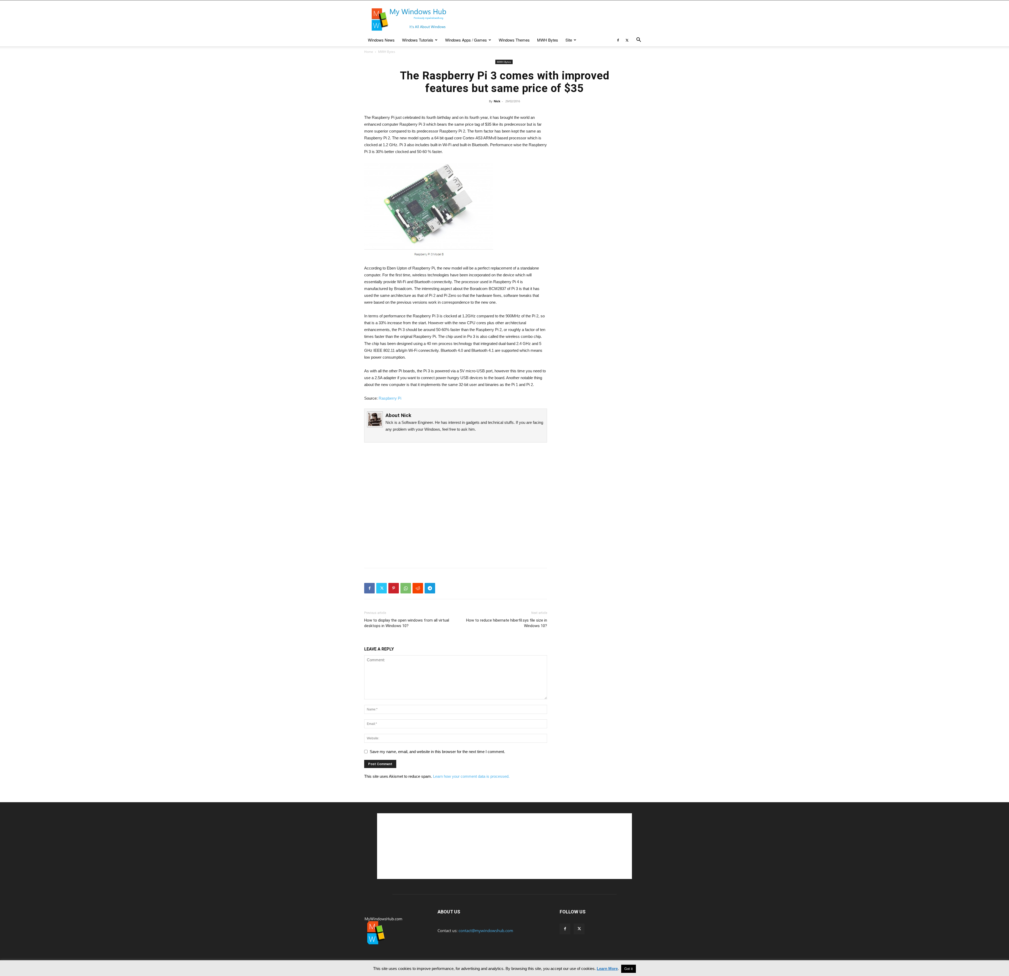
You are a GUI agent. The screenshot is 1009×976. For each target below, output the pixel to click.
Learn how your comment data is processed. (471, 776)
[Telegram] (430, 588)
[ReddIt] (418, 588)
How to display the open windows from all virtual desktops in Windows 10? (406, 623)
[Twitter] (627, 40)
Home (368, 51)
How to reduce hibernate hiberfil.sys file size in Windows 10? (506, 623)
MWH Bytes (547, 40)
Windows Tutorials (417, 40)
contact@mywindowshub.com (486, 930)
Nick (497, 101)
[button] (638, 40)
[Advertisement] (549, 19)
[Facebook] (618, 40)
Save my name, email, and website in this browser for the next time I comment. (437, 751)
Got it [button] (628, 969)
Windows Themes (514, 40)
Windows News (381, 40)
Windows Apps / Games (466, 40)
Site (568, 40)
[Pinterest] (393, 588)
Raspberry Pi (390, 398)
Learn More (607, 968)
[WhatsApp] (405, 588)
